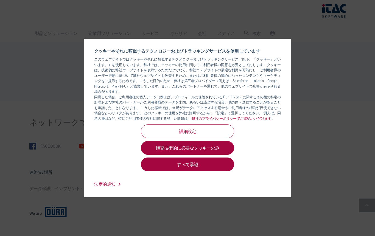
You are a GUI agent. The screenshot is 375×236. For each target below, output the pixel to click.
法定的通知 (105, 183)
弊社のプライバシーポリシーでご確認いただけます (232, 118)
